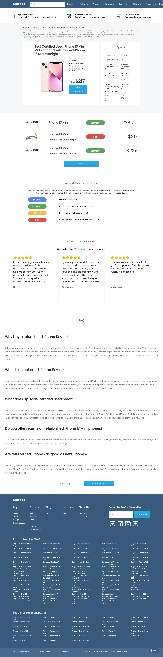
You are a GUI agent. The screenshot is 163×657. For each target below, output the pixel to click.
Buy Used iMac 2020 (109, 594)
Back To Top (64, 483)
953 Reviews (79, 249)
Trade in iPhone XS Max (51, 635)
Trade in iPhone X (137, 635)
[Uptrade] (19, 4)
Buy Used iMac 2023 (21, 596)
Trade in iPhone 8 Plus (21, 640)
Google (16, 520)
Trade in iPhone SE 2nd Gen (22, 636)
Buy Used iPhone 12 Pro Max (80, 554)
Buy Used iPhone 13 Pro (139, 548)
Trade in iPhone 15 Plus (80, 617)
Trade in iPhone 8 (49, 640)
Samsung (17, 516)
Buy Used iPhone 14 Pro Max (139, 545)
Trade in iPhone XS (79, 635)
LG (31, 523)
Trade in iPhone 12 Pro (110, 626)
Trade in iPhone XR (109, 635)
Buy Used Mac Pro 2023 (22, 599)
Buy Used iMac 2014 (138, 589)
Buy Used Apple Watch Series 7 (51, 590)
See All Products (19, 523)
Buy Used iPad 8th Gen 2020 (22, 581)
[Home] (19, 499)
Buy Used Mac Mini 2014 (140, 599)
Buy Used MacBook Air (80, 562)
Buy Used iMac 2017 (50, 594)
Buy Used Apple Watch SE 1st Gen (81, 586)
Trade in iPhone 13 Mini (51, 626)
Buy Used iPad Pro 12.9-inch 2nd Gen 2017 (81, 567)
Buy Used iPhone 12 (20, 557)
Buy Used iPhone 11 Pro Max (51, 558)
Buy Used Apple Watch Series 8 (22, 590)
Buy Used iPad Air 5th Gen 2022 (21, 577)
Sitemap (65, 651)
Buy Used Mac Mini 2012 (111, 599)
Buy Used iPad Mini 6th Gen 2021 (110, 572)
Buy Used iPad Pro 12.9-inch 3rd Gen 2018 (52, 567)
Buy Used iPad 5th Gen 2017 (110, 581)
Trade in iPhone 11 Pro (80, 631)
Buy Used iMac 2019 (79, 594)
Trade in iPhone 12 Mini (21, 631)
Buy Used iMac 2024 (50, 596)
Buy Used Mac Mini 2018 (22, 601)
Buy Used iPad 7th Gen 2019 (51, 581)
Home (25, 28)
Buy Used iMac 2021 (138, 594)
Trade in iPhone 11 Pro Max (51, 632)
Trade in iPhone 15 (109, 617)
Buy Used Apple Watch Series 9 (140, 586)
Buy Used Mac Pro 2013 (110, 596)
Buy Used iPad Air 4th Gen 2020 (51, 577)
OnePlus (33, 526)
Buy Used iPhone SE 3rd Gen (140, 558)
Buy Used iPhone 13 (50, 553)
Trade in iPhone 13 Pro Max (110, 623)
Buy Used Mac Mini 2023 (79, 602)
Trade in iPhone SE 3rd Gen (139, 632)
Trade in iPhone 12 (138, 626)
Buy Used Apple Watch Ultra (22, 586)
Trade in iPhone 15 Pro (51, 617)
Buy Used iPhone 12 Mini (140, 553)
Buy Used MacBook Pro (51, 562)
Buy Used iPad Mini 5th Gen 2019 (140, 572)
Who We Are (83, 513)
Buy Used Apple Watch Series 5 (110, 590)
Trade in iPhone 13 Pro (139, 622)
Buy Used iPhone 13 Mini (22, 553)
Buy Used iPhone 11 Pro (80, 557)
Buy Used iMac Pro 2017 (81, 596)
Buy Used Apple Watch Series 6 (81, 590)
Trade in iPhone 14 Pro (21, 622)
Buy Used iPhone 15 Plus (81, 544)
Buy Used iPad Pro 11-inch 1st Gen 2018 (80, 572)
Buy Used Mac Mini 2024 (109, 602)
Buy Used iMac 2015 (21, 594)
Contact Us (83, 516)
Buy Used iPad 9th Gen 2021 (140, 577)
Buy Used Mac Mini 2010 (52, 599)
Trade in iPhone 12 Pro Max (80, 627)
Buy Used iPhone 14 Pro (22, 548)
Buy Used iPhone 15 (109, 544)
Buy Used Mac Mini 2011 (81, 599)
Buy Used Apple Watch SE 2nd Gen (51, 586)
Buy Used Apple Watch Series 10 (110, 586)
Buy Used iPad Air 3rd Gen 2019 (80, 577)
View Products (78, 89)
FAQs (64, 513)
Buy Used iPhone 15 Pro (51, 544)
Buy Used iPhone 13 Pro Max (110, 549)
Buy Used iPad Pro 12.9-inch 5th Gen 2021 (140, 563)
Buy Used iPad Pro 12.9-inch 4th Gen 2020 (22, 567)
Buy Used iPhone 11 (109, 557)
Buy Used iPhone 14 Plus (52, 548)
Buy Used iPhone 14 (79, 548)
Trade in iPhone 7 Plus (80, 640)
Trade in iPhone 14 (79, 622)
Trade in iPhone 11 (108, 631)
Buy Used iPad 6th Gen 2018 (81, 581)
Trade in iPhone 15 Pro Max (21, 618)
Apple (42, 28)
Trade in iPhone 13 (20, 626)
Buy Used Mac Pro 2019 (140, 596)
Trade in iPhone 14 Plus (51, 622)
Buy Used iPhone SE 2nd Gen (22, 563)
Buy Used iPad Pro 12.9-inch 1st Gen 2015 (111, 567)
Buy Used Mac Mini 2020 (50, 602)
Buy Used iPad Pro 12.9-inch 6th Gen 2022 (111, 563)
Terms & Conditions (21, 651)
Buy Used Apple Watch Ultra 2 (140, 581)
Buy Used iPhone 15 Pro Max (22, 545)
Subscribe (142, 514)
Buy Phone (33, 28)
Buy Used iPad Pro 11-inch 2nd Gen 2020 (51, 572)
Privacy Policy (45, 651)
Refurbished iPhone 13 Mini (57, 28)
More (81, 163)
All (47, 513)
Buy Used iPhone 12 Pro (110, 553)
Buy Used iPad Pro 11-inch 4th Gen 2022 (139, 567)
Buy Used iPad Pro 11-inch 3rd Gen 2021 (21, 572)
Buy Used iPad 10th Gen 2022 (111, 577)
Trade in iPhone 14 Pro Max (139, 618)
